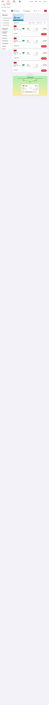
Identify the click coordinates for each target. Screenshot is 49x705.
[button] (12, 11)
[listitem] (16, 33)
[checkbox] (6, 21)
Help (41, 1)
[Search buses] (45, 11)
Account (46, 1)
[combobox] (7, 10)
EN (37, 1)
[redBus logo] (3, 1)
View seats (44, 34)
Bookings (32, 1)
